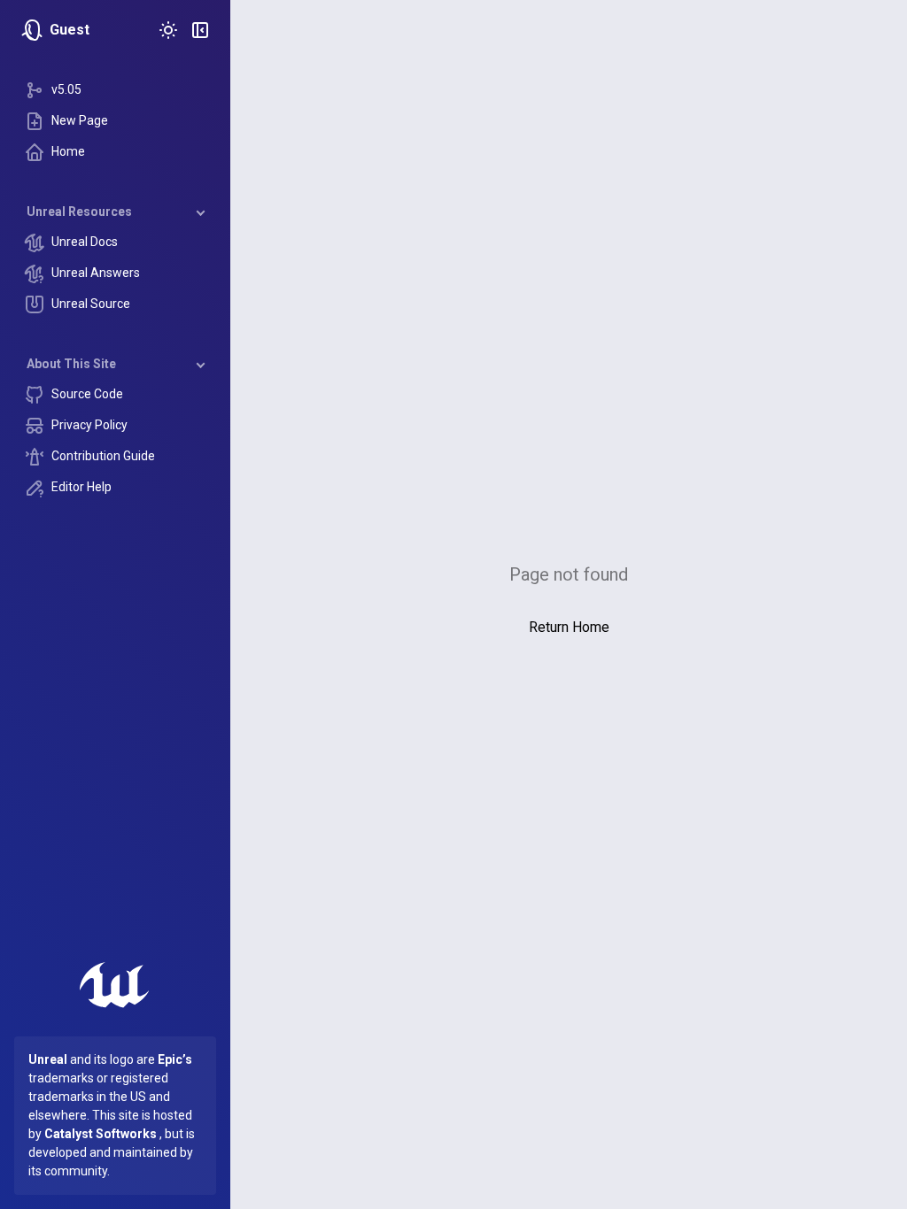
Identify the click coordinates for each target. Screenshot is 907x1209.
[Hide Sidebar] (200, 30)
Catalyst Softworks (100, 1134)
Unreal (47, 1059)
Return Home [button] (569, 627)
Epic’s (175, 1059)
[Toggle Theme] (168, 30)
